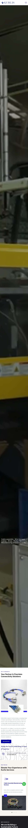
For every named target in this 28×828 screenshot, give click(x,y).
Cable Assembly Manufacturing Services (13, 784)
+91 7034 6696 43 (11, 754)
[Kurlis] (8, 2)
